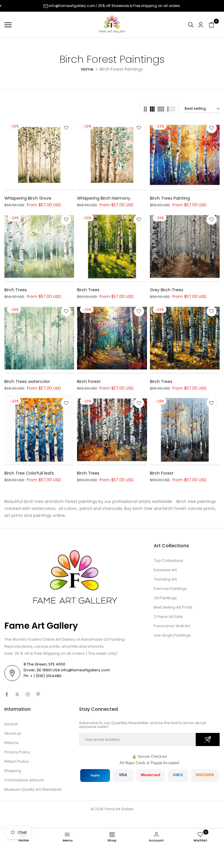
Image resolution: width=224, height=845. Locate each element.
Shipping (12, 770)
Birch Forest (89, 381)
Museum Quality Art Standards (33, 789)
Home (87, 69)
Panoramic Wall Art (172, 626)
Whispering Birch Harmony (103, 198)
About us (12, 733)
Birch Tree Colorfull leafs (29, 473)
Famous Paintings (170, 588)
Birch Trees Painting (170, 198)
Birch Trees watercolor (27, 381)
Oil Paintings (165, 598)
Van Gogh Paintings (172, 635)
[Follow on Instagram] (27, 694)
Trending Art (165, 579)
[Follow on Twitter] (17, 694)
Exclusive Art (165, 570)
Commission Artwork (24, 780)
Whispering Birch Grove (27, 198)
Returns (11, 742)
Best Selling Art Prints (173, 607)
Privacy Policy (17, 752)
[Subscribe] (208, 739)
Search (11, 724)
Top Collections (168, 560)
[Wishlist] (66, 128)
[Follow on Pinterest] (38, 694)
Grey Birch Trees (166, 290)
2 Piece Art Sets (168, 616)
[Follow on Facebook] (6, 694)
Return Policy (16, 761)
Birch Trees (15, 290)
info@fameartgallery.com (72, 5)
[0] (211, 24)
